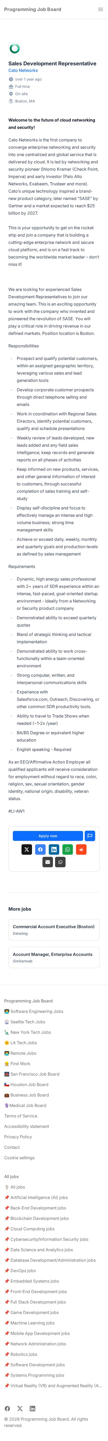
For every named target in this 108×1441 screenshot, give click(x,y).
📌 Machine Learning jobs (29, 1322)
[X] (26, 849)
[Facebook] (40, 849)
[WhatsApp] (67, 849)
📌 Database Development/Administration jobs (50, 1260)
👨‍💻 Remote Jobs (20, 1053)
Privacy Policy (18, 1136)
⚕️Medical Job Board (25, 1105)
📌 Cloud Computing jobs (29, 1228)
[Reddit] (81, 849)
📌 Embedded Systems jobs (31, 1281)
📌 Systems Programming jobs (34, 1375)
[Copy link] (60, 862)
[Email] (47, 862)
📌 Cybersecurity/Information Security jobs (46, 1239)
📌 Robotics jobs (20, 1354)
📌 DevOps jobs (20, 1270)
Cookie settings (19, 1157)
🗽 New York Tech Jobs (27, 1032)
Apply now (48, 836)
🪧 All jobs (14, 1187)
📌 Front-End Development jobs (35, 1291)
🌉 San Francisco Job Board (32, 1074)
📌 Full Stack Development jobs (35, 1302)
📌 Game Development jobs (31, 1312)
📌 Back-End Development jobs (35, 1207)
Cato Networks (23, 70)
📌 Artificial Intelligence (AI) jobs (36, 1197)
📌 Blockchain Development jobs (36, 1218)
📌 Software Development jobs (34, 1364)
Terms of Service (20, 1115)
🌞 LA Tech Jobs (20, 1042)
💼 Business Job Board (26, 1095)
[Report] (90, 836)
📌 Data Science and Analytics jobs (38, 1249)
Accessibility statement (26, 1126)
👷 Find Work (17, 1063)
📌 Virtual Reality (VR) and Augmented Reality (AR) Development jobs (54, 1385)
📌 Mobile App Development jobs (37, 1333)
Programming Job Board (32, 9)
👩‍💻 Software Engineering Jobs (33, 1011)
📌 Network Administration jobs (35, 1343)
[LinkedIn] (54, 849)
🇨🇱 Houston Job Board (26, 1084)
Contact (12, 1147)
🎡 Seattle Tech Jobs (24, 1021)
